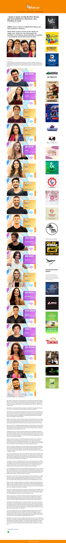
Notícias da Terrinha (30, 11)
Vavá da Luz (10, 22)
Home (18, 11)
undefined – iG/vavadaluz (14, 529)
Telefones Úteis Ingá (39, 11)
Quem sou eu (22, 11)
